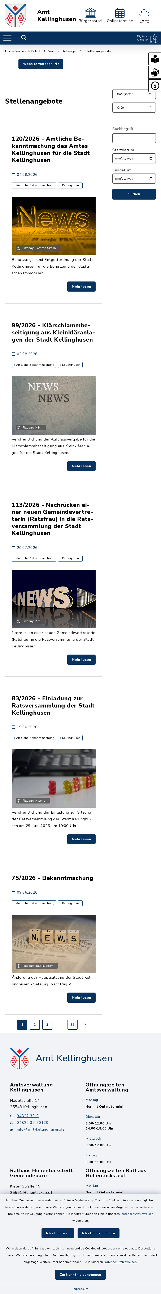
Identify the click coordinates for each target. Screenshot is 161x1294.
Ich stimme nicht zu (98, 1233)
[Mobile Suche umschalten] (24, 38)
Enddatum (121, 170)
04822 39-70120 (32, 1122)
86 (72, 1024)
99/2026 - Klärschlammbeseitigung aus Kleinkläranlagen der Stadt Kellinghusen (53, 332)
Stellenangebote (98, 51)
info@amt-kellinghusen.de (41, 1129)
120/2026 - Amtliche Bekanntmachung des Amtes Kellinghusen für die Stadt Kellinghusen (51, 149)
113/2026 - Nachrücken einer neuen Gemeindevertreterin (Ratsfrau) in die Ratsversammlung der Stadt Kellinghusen (52, 519)
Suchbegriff (123, 128)
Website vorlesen (38, 64)
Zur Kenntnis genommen (80, 1274)
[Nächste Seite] (85, 1025)
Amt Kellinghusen (56, 16)
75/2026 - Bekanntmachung (52, 878)
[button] (154, 59)
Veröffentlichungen (63, 51)
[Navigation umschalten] (7, 38)
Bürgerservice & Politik (23, 51)
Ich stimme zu (58, 1233)
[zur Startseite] (15, 15)
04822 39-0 (28, 1115)
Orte (120, 107)
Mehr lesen (81, 286)
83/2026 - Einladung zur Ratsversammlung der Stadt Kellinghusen (53, 705)
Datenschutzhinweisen (137, 1214)
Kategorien (125, 94)
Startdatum (123, 150)
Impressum (80, 1289)
